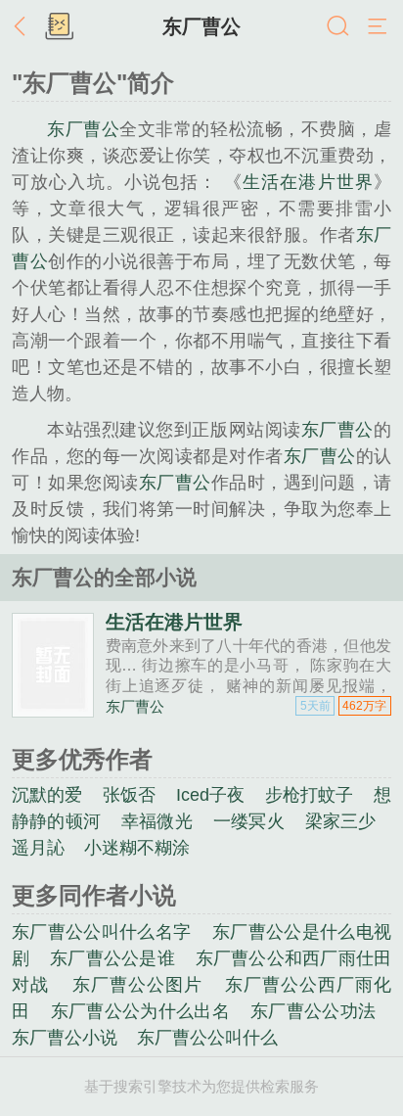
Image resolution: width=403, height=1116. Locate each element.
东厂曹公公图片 (137, 985)
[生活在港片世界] (53, 709)
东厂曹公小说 (64, 1037)
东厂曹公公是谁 (112, 958)
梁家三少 (341, 821)
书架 (58, 27)
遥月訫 (38, 848)
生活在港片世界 (308, 182)
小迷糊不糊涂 (137, 848)
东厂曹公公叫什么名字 (101, 932)
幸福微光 (157, 821)
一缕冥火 (249, 821)
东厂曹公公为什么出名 (140, 1011)
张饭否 (129, 795)
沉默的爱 (47, 795)
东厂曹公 (201, 26)
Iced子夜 (210, 795)
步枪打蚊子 (309, 795)
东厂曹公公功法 (313, 1011)
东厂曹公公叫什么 (207, 1037)
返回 (24, 27)
